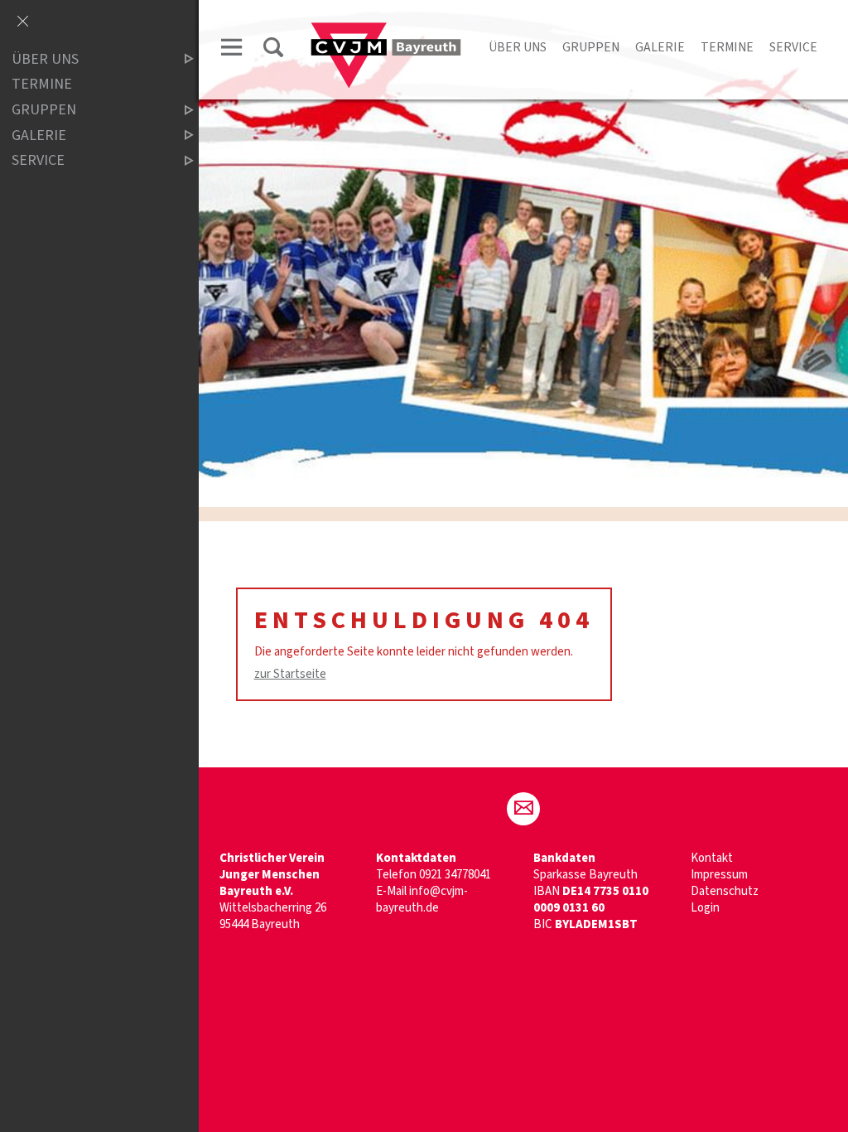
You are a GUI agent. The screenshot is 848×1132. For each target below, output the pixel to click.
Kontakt (712, 858)
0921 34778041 (455, 874)
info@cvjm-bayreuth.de (422, 900)
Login (705, 908)
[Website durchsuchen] (273, 50)
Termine (727, 47)
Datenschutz (725, 891)
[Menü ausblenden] (22, 22)
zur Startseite (290, 674)
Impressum (719, 874)
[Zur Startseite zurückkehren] (386, 30)
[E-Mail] (523, 808)
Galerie (660, 47)
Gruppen (590, 47)
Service (793, 47)
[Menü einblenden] (231, 50)
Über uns (518, 47)
